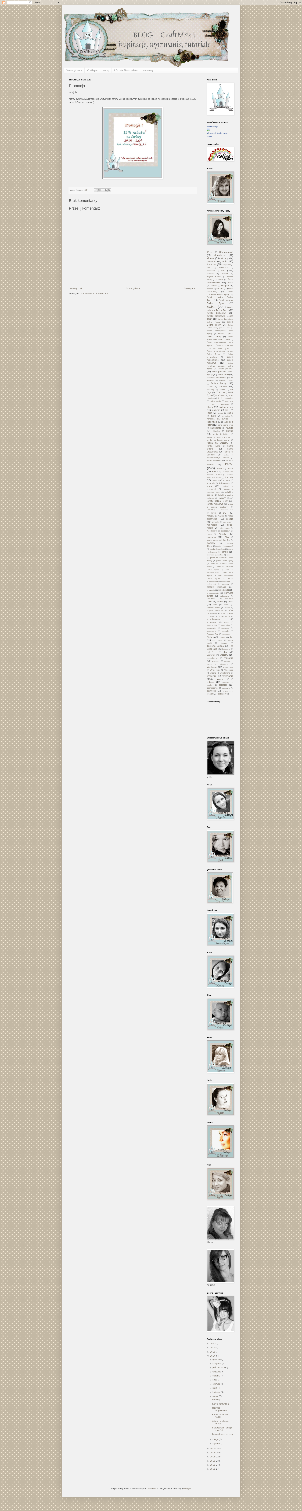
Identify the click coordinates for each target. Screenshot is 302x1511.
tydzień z (226, 649)
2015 (212, 1452)
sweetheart (226, 634)
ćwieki (211, 307)
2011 (212, 1469)
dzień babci (220, 395)
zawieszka (226, 688)
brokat (230, 283)
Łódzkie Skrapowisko (126, 70)
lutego (216, 1439)
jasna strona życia (225, 425)
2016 (212, 1448)
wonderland (225, 673)
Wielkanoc (212, 667)
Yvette (220, 679)
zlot (211, 694)
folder (227, 410)
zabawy (210, 682)
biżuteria (210, 274)
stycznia (217, 1443)
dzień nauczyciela (225, 398)
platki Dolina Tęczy (224, 561)
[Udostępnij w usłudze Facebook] (106, 190)
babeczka (223, 267)
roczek (226, 605)
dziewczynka (215, 401)
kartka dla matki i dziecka (218, 437)
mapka (221, 516)
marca (216, 1396)
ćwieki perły (223, 374)
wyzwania (227, 675)
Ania (224, 261)
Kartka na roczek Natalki (220, 1415)
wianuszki (224, 664)
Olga (227, 537)
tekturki (224, 643)
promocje (211, 590)
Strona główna (74, 70)
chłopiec (225, 285)
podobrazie (225, 581)
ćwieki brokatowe (216, 313)
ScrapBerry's (224, 616)
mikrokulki (227, 522)
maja (215, 1388)
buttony (214, 286)
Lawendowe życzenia (222, 1434)
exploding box (226, 407)
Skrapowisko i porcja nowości (222, 1429)
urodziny (224, 655)
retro (215, 605)
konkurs (215, 480)
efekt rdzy (229, 401)
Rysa (231, 613)
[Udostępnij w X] (102, 190)
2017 (212, 1356)
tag (231, 637)
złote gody (222, 694)
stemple (225, 631)
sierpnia (217, 1376)
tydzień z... (212, 652)
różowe (222, 613)
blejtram (225, 274)
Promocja (216, 1399)
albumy (224, 258)
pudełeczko (224, 596)
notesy (222, 533)
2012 (212, 1465)
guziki (213, 416)
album (210, 258)
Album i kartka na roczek (220, 1422)
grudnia (216, 1359)
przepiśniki (223, 590)
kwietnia (217, 1392)
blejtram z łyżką (214, 277)
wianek (210, 664)
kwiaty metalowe (215, 504)
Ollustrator (151, 1488)
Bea (223, 270)
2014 (212, 1457)
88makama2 (226, 252)
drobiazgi (210, 390)
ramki (230, 601)
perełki (225, 552)
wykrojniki (211, 676)
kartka (229, 430)
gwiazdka (226, 416)
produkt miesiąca (216, 587)
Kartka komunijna (220, 1404)
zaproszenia (212, 688)
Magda (210, 516)
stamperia (225, 628)
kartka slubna (213, 446)
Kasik (230, 468)
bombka (220, 280)
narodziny (225, 531)
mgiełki (215, 522)
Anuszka (211, 264)
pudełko (211, 598)
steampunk (211, 631)
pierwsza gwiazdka (215, 555)
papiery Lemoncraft (224, 546)
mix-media (212, 525)
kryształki (211, 483)
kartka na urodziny (217, 443)
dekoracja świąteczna (216, 378)
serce (226, 622)
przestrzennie (213, 593)
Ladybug (211, 509)
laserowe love (227, 510)
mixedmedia (224, 528)
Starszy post (190, 288)
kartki (229, 464)
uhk (225, 652)
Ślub (209, 637)
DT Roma (220, 392)
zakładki (223, 685)
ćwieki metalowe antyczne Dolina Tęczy (220, 366)
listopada (217, 1363)
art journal (226, 265)
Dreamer (223, 386)
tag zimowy (218, 640)
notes (209, 534)
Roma (227, 608)
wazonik (227, 661)
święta (222, 637)
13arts (209, 252)
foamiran (216, 410)
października (219, 1367)
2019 (212, 1347)
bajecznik (211, 271)
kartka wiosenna (214, 460)
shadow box (212, 625)
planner (230, 555)
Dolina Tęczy (219, 383)
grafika (230, 413)
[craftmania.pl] (208, 130)
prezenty (225, 584)
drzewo (222, 389)
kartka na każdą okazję (218, 440)
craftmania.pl (212, 127)
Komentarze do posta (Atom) (94, 293)
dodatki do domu (226, 381)
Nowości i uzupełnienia (219, 1409)
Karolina (216, 431)
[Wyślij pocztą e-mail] (96, 190)
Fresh (209, 413)
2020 (212, 1343)
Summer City (212, 634)
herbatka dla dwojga (217, 419)
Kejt (214, 471)
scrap (212, 616)
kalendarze (215, 428)
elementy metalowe (220, 404)
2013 (212, 1461)
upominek (211, 655)
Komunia (229, 477)
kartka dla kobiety (221, 434)
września (217, 1372)
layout (213, 513)
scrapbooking (213, 619)
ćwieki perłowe (225, 368)
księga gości (224, 483)
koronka (226, 480)
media (229, 518)
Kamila (229, 427)
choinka (210, 289)
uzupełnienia (212, 658)
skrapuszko (211, 628)
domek (210, 386)
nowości (211, 537)
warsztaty (148, 70)
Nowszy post (76, 288)
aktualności (220, 255)
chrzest (220, 288)
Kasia (219, 468)
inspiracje (212, 421)
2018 (212, 1352)
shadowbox (225, 625)
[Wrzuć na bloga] (99, 190)
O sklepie (92, 70)
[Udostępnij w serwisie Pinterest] (109, 190)
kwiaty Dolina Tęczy (217, 501)
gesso (220, 413)
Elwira (210, 407)
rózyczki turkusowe (215, 610)
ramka (220, 601)
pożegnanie (212, 584)
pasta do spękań (217, 549)
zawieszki (211, 691)
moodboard (212, 531)
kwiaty (222, 497)
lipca (215, 1380)
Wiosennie (228, 670)
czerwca (217, 1384)
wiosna (213, 673)
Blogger (187, 1488)
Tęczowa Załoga (215, 646)
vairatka (228, 657)
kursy (209, 486)
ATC (209, 267)
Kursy (106, 70)
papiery (211, 542)
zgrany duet (228, 691)
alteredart (211, 261)
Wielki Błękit (228, 667)
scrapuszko (212, 622)
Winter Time (215, 670)
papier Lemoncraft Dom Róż (218, 540)
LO (224, 512)
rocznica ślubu (213, 608)
